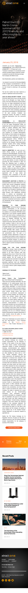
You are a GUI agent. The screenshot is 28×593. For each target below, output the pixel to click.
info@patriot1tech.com (7, 333)
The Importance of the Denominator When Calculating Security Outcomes (13, 532)
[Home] (14, 556)
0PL (10, 69)
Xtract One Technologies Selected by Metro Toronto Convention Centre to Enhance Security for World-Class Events (14, 478)
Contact (14, 561)
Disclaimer (11, 559)
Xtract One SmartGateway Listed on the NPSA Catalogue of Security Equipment (13, 505)
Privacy (4, 559)
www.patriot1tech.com (16, 315)
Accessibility (5, 561)
